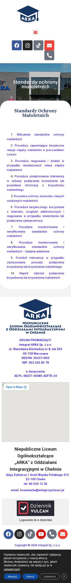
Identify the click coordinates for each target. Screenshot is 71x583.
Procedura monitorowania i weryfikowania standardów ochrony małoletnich (35, 231)
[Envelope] (49, 45)
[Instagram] (28, 45)
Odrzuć (30, 576)
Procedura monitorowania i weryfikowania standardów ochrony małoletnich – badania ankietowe (35, 247)
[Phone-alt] (49, 55)
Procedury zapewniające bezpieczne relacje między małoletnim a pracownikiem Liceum (35, 150)
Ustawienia (50, 576)
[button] (35, 32)
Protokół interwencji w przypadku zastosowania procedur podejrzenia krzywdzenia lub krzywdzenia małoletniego (35, 262)
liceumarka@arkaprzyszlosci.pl (42, 490)
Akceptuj (12, 576)
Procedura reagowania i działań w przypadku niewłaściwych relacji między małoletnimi (35, 165)
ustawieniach (12, 569)
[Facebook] (17, 45)
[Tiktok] (38, 45)
